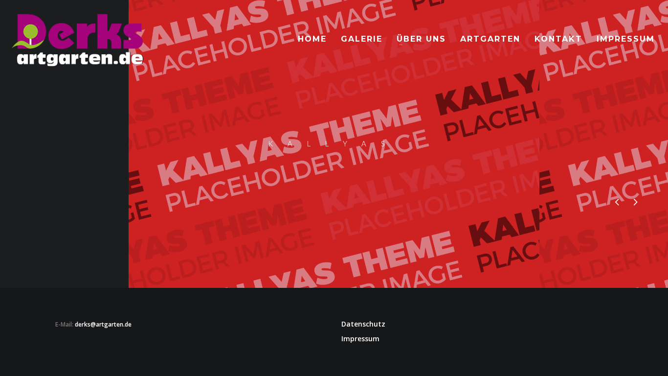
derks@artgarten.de (103, 324)
